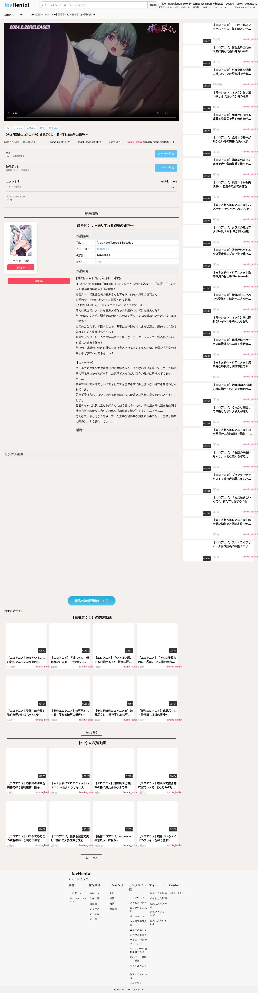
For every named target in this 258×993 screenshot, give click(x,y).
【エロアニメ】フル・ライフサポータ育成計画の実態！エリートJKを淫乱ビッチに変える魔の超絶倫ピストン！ (232, 548)
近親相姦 (53, 128)
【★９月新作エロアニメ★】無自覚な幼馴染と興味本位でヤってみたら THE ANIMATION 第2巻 (232, 368)
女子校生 (31, 128)
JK (7, 128)
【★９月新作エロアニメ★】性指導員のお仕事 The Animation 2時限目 (232, 276)
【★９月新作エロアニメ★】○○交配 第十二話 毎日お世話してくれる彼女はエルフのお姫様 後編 (232, 434)
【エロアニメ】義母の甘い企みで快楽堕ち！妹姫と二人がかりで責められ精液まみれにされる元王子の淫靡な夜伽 (232, 300)
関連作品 (39, 280)
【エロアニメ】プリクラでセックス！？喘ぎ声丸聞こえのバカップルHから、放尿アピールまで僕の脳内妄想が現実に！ (232, 481)
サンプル (18, 128)
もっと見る (92, 732)
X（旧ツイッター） (81, 879)
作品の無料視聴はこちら (92, 600)
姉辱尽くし (13, 166)
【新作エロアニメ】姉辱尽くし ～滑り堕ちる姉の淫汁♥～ (157, 712)
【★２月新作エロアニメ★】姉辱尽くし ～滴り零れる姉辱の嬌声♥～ (113, 715)
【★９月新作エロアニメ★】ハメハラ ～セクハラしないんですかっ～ (70, 787)
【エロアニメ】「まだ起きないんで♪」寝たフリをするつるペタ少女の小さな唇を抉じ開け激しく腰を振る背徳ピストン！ (232, 503)
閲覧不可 (169, 141)
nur (8, 152)
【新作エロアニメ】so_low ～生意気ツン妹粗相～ (112, 838)
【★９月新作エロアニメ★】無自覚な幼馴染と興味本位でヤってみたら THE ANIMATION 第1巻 (232, 526)
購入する (21, 267)
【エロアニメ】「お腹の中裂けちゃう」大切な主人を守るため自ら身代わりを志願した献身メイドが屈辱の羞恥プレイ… (232, 458)
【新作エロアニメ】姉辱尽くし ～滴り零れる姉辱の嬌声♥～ (70, 712)
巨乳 (42, 128)
